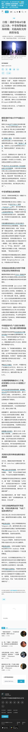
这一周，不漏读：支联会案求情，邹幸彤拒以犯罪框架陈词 (10, 643)
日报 (14, 18)
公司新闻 (16, 712)
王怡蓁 (3, 670)
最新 (3, 628)
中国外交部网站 (9, 569)
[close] (26, 4)
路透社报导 (6, 523)
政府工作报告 (7, 365)
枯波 (3, 658)
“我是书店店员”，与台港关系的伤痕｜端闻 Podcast (10, 633)
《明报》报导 (7, 138)
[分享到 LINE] (17, 69)
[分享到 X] (6, 69)
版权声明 (10, 712)
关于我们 (4, 710)
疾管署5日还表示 (7, 431)
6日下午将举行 (13, 124)
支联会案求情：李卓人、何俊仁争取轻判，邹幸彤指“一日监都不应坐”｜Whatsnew (10, 654)
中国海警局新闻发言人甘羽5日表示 (13, 223)
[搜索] (22, 12)
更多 (7, 628)
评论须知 (5, 618)
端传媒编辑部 (13, 590)
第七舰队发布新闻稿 (9, 470)
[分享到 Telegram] (14, 69)
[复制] (3, 69)
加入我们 (16, 710)
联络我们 (10, 710)
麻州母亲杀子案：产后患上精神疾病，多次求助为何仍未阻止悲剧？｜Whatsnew (10, 666)
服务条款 (23, 723)
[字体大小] (15, 12)
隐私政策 (18, 723)
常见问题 (4, 712)
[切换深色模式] (20, 12)
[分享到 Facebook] (10, 69)
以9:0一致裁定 (19, 274)
